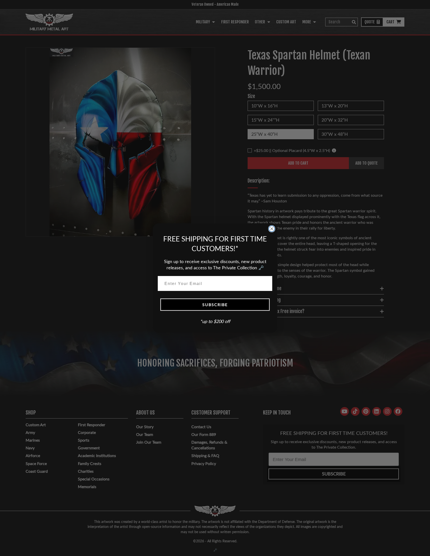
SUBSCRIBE (215, 304)
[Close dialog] (272, 229)
